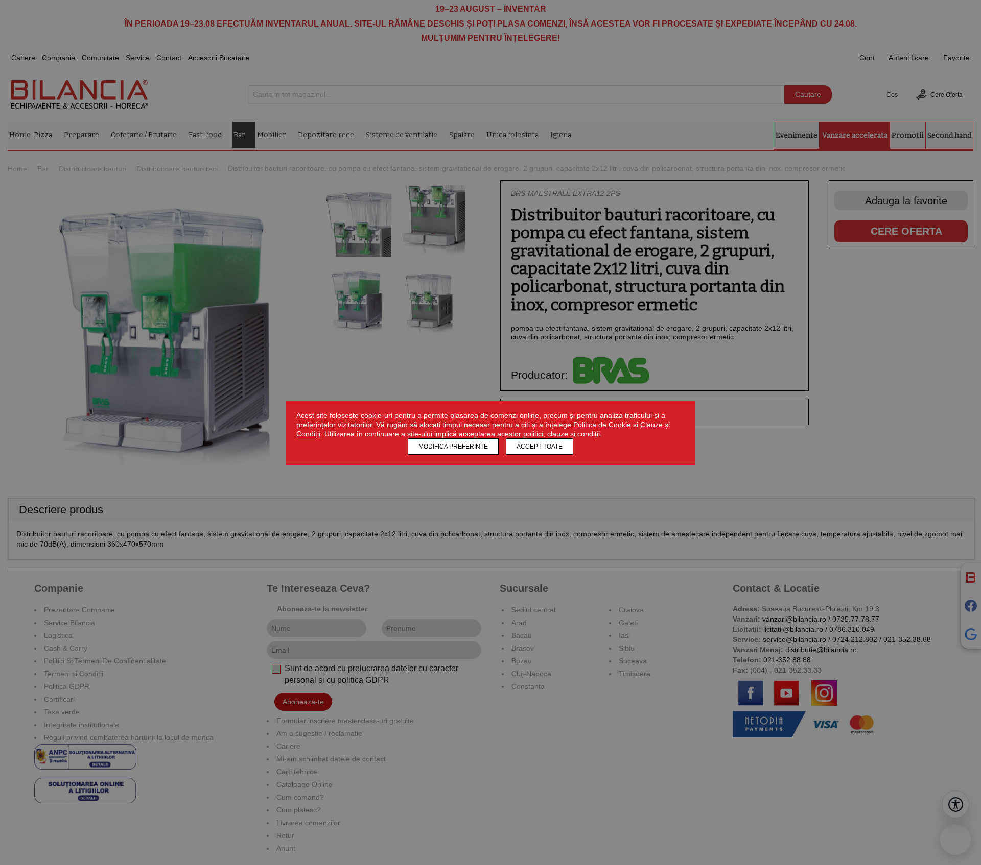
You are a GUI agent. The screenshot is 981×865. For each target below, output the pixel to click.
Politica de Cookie (602, 425)
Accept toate (540, 446)
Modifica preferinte (453, 446)
